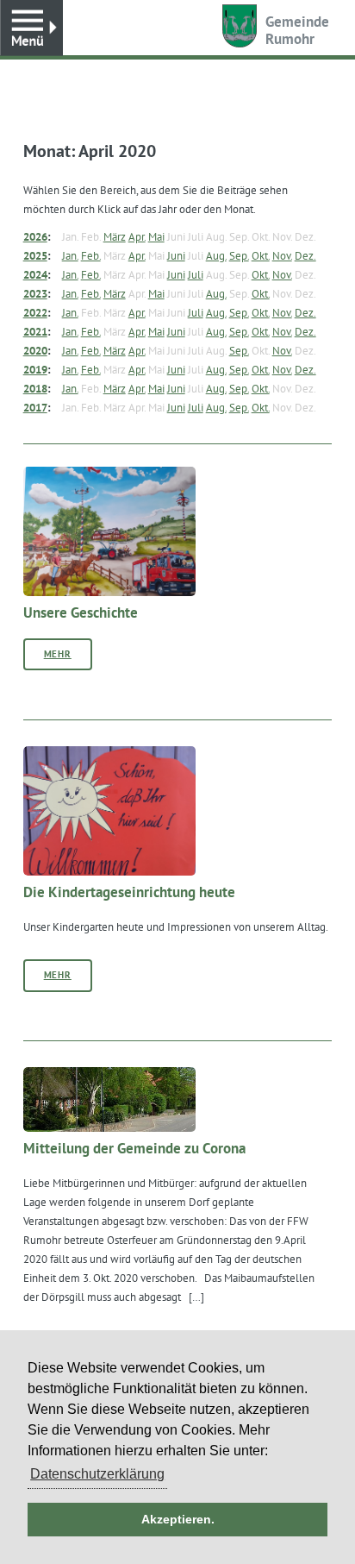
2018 (35, 388)
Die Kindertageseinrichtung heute (129, 891)
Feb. (91, 255)
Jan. (70, 255)
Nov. (282, 255)
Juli (195, 274)
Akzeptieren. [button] (178, 1519)
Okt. (261, 255)
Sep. (239, 255)
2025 (35, 255)
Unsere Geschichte (80, 612)
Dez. (305, 255)
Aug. (216, 255)
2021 (35, 331)
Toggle (31, 28)
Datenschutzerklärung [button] (97, 1474)
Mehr (58, 654)
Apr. (137, 236)
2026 (35, 236)
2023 (35, 293)
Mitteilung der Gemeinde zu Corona (134, 1148)
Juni (176, 255)
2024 (35, 274)
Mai (156, 236)
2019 (35, 369)
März (114, 236)
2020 (35, 350)
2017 (35, 407)
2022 (35, 312)
